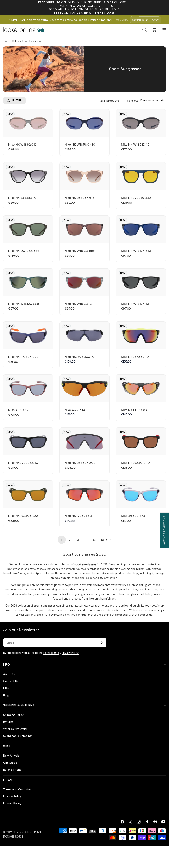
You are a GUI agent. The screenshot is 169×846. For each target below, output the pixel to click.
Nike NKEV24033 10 (79, 357)
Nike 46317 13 (75, 410)
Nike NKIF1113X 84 (134, 410)
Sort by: (132, 100)
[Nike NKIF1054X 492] (28, 335)
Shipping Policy (13, 715)
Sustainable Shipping (17, 736)
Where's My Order (15, 729)
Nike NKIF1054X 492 (23, 357)
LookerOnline (11, 41)
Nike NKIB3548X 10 (22, 198)
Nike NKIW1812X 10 (135, 304)
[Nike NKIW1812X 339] (28, 282)
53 (94, 540)
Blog (6, 695)
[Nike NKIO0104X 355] (28, 229)
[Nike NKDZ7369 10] (141, 335)
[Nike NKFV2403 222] (28, 494)
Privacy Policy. (70, 653)
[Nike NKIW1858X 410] (84, 123)
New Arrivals (11, 755)
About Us (9, 674)
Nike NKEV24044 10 (23, 463)
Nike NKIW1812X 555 (80, 251)
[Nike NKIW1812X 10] (141, 282)
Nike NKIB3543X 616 (80, 198)
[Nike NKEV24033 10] (84, 335)
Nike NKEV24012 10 (135, 463)
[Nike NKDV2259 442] (141, 176)
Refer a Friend (12, 769)
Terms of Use (51, 653)
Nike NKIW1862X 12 (22, 145)
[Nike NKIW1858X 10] (141, 123)
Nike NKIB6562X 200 (80, 463)
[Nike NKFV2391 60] (84, 494)
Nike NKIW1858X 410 (80, 145)
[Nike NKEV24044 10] (28, 441)
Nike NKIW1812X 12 (78, 304)
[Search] (144, 30)
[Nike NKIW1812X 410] (141, 229)
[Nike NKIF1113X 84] (141, 388)
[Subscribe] (101, 642)
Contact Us (11, 681)
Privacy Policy (12, 796)
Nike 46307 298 (20, 410)
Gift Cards (10, 762)
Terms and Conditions (18, 789)
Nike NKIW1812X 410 (136, 251)
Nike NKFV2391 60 (78, 516)
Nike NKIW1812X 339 (23, 304)
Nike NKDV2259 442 (136, 198)
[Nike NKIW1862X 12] (28, 123)
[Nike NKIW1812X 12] (84, 282)
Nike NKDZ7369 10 (135, 357)
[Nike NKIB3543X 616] (84, 176)
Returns (8, 722)
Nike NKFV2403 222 (23, 516)
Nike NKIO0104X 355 (23, 251)
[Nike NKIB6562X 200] (84, 441)
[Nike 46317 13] (84, 388)
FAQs (6, 688)
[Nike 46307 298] (28, 388)
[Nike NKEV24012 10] (141, 441)
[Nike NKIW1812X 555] (84, 229)
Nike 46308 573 (133, 516)
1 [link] (61, 540)
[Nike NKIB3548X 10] (28, 176)
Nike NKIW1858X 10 (135, 145)
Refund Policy (12, 803)
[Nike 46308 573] (141, 494)
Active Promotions (164, 530)
